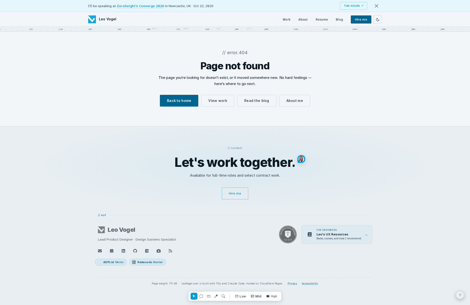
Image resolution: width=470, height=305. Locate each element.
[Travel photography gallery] (159, 251)
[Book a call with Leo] (112, 251)
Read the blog (256, 100)
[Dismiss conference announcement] (376, 5)
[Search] (223, 296)
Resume (322, 19)
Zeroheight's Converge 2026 (140, 6)
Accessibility (310, 283)
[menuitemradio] (240, 296)
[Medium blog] (147, 251)
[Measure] (208, 296)
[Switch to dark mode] (377, 19)
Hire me (361, 19)
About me (294, 100)
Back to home (179, 100)
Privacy (292, 283)
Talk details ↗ (354, 6)
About (303, 19)
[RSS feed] (170, 251)
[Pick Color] (215, 296)
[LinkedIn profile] (123, 251)
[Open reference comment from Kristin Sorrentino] (301, 159)
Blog (339, 19)
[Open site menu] (460, 295)
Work (287, 19)
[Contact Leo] (100, 251)
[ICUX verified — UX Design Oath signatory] (288, 234)
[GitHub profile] (135, 251)
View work (217, 100)
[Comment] (201, 296)
